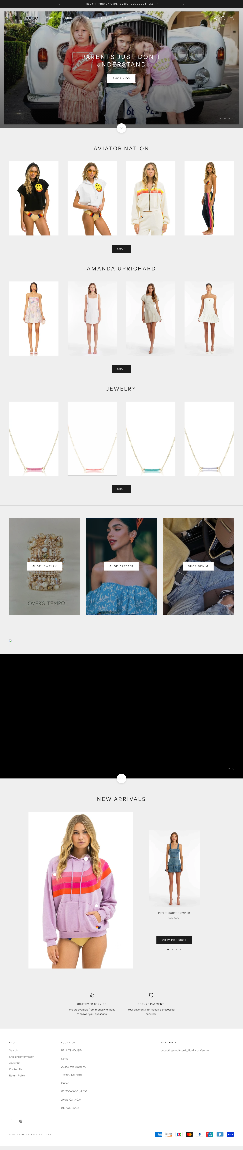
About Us (14, 1063)
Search (13, 1050)
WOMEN (52, 18)
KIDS (68, 18)
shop (121, 248)
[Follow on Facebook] (11, 1121)
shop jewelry (44, 566)
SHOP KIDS (121, 78)
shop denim (198, 566)
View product (174, 940)
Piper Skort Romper (174, 912)
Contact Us (15, 1069)
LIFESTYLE (104, 18)
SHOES (84, 18)
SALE (123, 18)
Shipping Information (21, 1056)
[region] (121, 68)
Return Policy (17, 1075)
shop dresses (121, 566)
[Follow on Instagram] (21, 1121)
